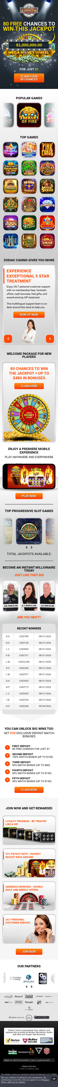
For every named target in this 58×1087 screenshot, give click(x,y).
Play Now (29, 496)
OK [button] (54, 1079)
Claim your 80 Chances (29, 78)
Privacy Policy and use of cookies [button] (25, 1081)
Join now (29, 951)
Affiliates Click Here (29, 1066)
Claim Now (29, 789)
